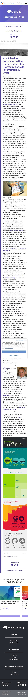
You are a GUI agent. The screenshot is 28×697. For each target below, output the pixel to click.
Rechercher (22, 2)
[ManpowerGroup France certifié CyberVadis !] (10, 593)
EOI (10, 556)
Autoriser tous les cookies (14, 351)
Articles (14, 672)
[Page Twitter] (25, 685)
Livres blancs (14, 674)
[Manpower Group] (7, 3)
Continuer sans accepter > (21, 340)
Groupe (14, 635)
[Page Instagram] (21, 685)
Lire (3, 608)
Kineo (19, 417)
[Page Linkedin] (23, 685)
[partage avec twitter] (17, 37)
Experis (14, 657)
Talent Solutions (14, 660)
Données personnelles (21, 692)
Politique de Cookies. (9, 348)
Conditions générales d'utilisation (6, 692)
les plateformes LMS (16, 230)
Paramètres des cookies (13, 355)
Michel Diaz (6, 368)
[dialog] (14, 348)
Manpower (14, 655)
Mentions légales (5, 694)
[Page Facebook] (18, 685)
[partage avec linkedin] (14, 37)
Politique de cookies (22, 694)
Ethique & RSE (14, 642)
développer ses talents (10, 104)
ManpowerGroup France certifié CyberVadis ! (9, 602)
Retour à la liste (14, 26)
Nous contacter (7, 683)
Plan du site (5, 685)
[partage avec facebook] (11, 37)
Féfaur (7, 372)
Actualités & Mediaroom (14, 667)
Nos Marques (14, 649)
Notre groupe (14, 640)
